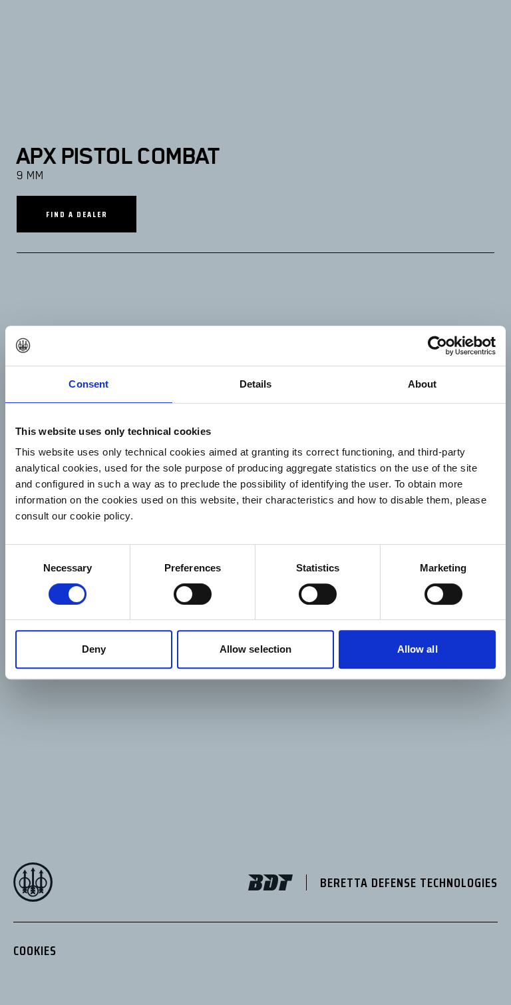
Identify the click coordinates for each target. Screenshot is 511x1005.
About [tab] (422, 384)
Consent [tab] (88, 384)
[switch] (193, 594)
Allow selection (256, 649)
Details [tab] (256, 384)
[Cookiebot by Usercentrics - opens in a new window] (437, 346)
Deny (94, 649)
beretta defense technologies (409, 882)
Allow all (417, 649)
